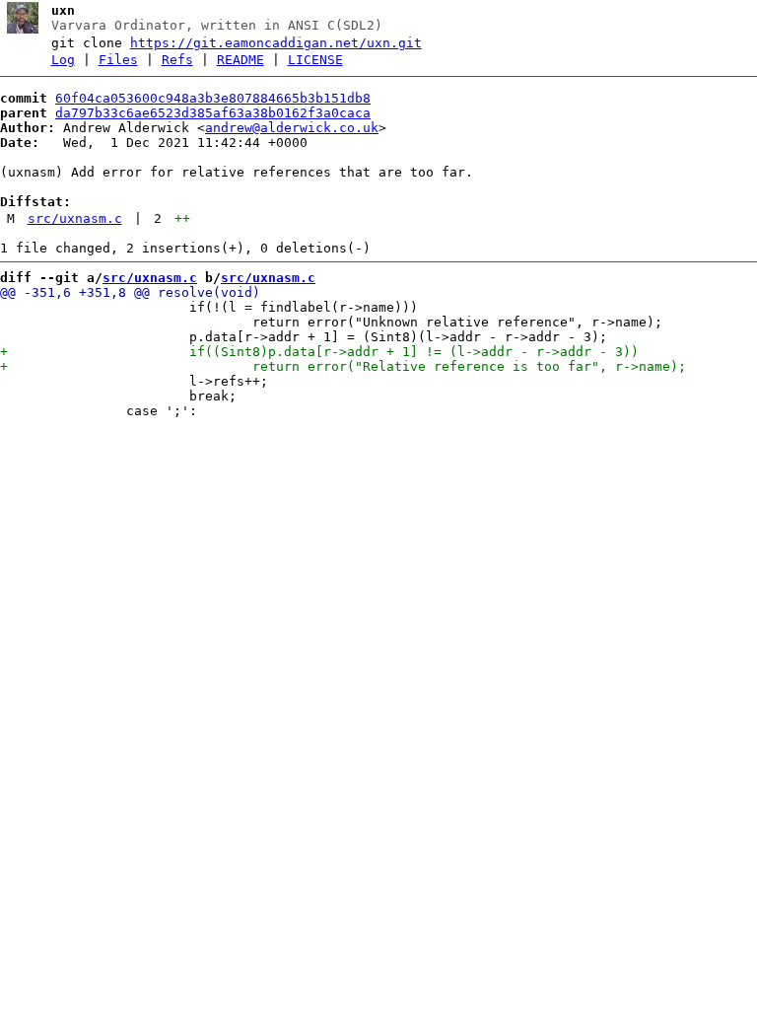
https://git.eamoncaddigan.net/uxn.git (276, 43)
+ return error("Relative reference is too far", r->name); (343, 366)
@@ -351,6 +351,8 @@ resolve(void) (130, 292)
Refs (177, 59)
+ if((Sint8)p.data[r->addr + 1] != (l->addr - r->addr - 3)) (319, 351)
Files (118, 59)
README (240, 59)
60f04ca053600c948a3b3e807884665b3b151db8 (213, 98)
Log (63, 59)
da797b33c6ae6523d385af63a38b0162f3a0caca (213, 113)
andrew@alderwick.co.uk (291, 127)
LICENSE (315, 59)
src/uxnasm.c (75, 218)
